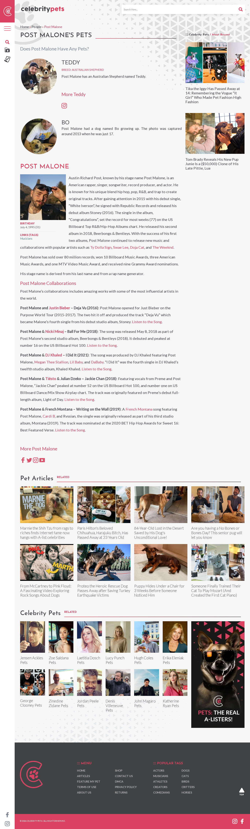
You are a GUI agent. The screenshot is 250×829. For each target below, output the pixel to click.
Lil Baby (76, 362)
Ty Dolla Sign (101, 247)
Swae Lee (120, 247)
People (36, 27)
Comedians (161, 792)
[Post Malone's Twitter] (29, 459)
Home (24, 27)
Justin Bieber (59, 308)
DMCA (119, 781)
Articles (83, 776)
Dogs (185, 770)
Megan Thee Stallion (51, 362)
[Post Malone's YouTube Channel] (42, 459)
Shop (118, 770)
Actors (158, 770)
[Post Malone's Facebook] (23, 459)
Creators (160, 787)
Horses (187, 792)
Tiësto (50, 378)
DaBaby (97, 362)
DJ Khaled (53, 355)
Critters (188, 787)
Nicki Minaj (54, 331)
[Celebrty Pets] (43, 8)
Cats (185, 776)
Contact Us (124, 776)
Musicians (26, 238)
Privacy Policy (126, 787)
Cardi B (49, 416)
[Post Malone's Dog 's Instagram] (64, 105)
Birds (185, 781)
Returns (121, 792)
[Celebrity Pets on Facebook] (7, 814)
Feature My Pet (88, 781)
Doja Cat (137, 247)
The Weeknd (162, 247)
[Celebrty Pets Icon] (7, 11)
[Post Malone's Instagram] (35, 459)
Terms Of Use (86, 787)
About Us (84, 792)
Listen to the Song (147, 321)
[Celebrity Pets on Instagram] (7, 823)
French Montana (139, 409)
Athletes (160, 781)
